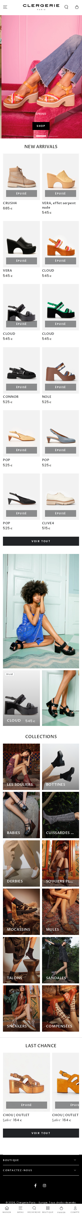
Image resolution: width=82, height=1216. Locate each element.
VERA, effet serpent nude (59, 205)
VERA (7, 270)
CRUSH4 (10, 203)
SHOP (53, 126)
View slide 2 (41, 134)
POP (6, 460)
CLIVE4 (48, 523)
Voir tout (41, 541)
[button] (66, 7)
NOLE (46, 397)
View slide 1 (29, 134)
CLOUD (48, 270)
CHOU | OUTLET (16, 1115)
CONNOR (11, 397)
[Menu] (5, 7)
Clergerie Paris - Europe (32, 1202)
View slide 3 (53, 134)
